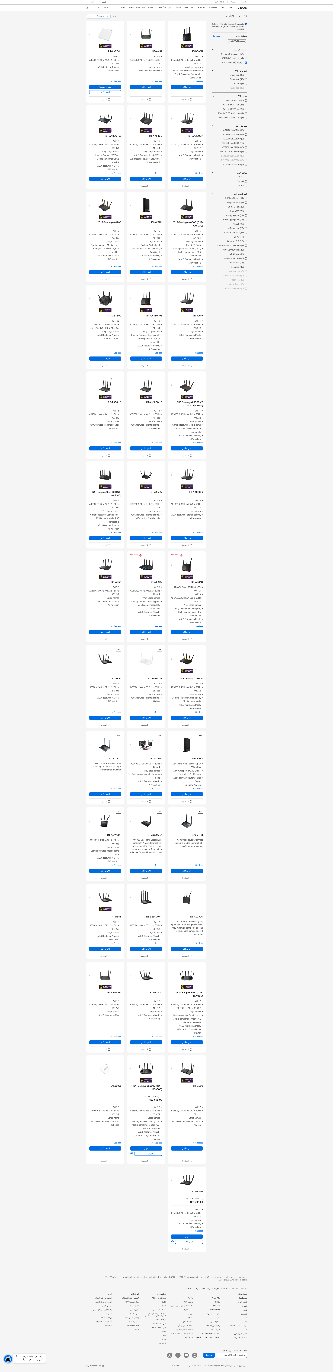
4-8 (245, 180)
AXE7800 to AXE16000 (236, 151)
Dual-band (242, 78)
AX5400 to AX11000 (237, 146)
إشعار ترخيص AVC (132, 1318)
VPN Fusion (241, 253)
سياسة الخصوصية (178, 1366)
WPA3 (244, 236)
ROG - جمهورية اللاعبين (237, 53)
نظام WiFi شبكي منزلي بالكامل (182, 1306)
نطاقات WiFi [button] (241, 70)
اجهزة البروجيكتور (240, 1334)
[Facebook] (178, 1355)
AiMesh (243, 223)
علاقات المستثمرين (159, 1310)
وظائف (163, 1331)
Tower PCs (216, 1298)
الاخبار (163, 1302)
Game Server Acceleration (235, 245)
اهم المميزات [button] (240, 194)
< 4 (245, 176)
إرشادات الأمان (106, 1318)
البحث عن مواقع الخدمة (103, 1302)
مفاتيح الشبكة (188, 1310)
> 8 (245, 185)
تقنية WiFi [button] (242, 96)
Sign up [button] (209, 1355)
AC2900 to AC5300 (238, 138)
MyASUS (108, 1325)
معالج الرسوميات (214, 1322)
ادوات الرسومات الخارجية (211, 1333)
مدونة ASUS (134, 1314)
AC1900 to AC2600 (238, 134)
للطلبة (244, 1318)
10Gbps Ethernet (239, 202)
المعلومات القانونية (194, 1366)
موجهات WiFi (188, 1302)
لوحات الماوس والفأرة (185, 1326)
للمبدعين (244, 1314)
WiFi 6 (190, 1298)
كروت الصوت (215, 1329)
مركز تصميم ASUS (132, 1302)
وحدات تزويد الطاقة (213, 1326)
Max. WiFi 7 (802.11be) (236, 117)
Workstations (215, 1310)
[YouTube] (186, 1355)
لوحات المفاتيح (188, 1322)
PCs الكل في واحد (240, 1338)
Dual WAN (242, 210)
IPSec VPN (242, 262)
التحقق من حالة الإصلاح (103, 1298)
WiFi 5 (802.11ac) (239, 104)
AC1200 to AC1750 (238, 129)
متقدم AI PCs (134, 1322)
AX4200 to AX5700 (238, 164)
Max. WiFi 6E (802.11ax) (235, 112)
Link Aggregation (239, 215)
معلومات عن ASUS (159, 1298)
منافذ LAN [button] (242, 172)
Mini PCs (216, 1306)
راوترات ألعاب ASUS (238, 57)
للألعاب (244, 1322)
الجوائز (163, 1306)
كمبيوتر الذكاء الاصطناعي (130, 1298)
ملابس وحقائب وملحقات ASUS (182, 1333)
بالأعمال (92, 2)
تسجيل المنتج (107, 1306)
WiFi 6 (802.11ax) (239, 108)
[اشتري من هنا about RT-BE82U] (173, 1242)
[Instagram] (194, 1355)
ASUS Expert (134, 1306)
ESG (164, 1339)
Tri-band (243, 83)
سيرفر (191, 1314)
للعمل (245, 1310)
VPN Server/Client (238, 249)
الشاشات (243, 1330)
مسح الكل (216, 36)
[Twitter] (169, 1355)
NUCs (217, 1302)
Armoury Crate (133, 1325)
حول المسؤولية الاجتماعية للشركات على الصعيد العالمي (155, 1315)
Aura (137, 1329)
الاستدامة (162, 1343)
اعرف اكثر (186, 87)
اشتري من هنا (105, 87)
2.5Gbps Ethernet (239, 197)
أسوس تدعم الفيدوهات (103, 1322)
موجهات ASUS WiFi (238, 62)
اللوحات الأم (216, 1318)
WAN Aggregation (239, 219)
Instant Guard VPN (238, 258)
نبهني (146, 1148)
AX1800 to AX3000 (238, 142)
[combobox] (98, 16)
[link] (242, 8)
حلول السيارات (133, 1310)
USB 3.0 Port (241, 206)
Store (230, 7)
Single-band (241, 74)
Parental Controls (239, 232)
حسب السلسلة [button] (239, 49)
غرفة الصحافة (161, 1320)
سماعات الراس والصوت (184, 1329)
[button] (104, 2)
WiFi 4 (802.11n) (239, 100)
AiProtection (241, 227)
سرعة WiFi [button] (241, 125)
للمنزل (244, 1306)
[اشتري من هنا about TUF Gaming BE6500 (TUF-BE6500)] (132, 1154)
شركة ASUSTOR (159, 1324)
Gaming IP (189, 1337)
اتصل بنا (109, 1314)
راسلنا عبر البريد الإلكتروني (102, 1310)
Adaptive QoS (240, 240)
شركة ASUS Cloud (159, 1328)
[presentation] (89, 16)
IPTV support (241, 266)
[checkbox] (187, 99)
